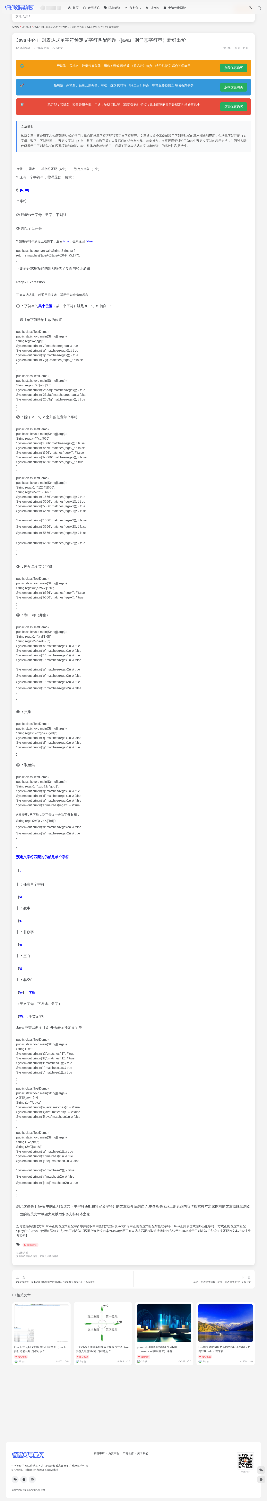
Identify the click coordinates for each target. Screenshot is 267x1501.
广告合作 (128, 1453)
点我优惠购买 (233, 67)
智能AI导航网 (38, 1490)
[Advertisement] (133, 1411)
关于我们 (142, 1453)
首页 (17, 26)
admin (59, 47)
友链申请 (99, 1453)
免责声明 (113, 1453)
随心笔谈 (26, 26)
